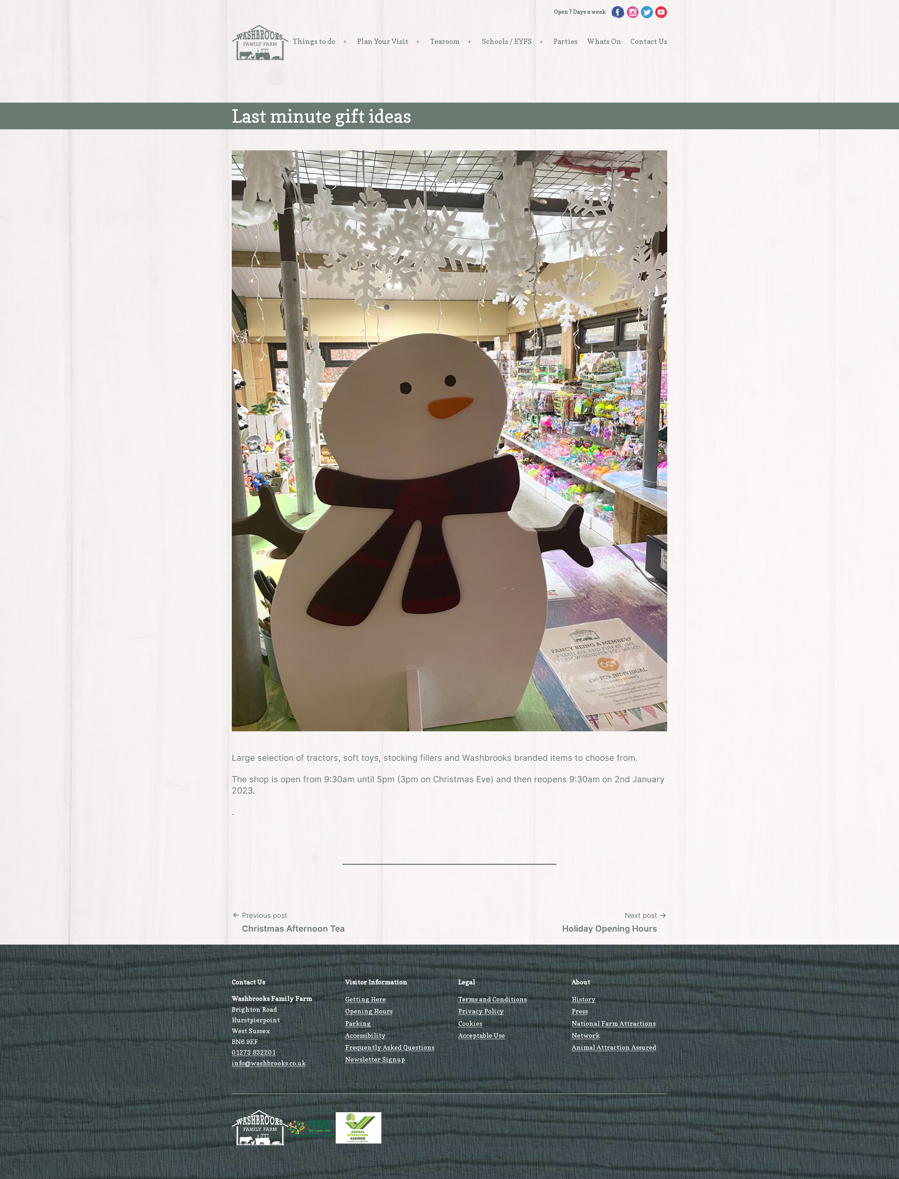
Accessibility (365, 1035)
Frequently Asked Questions (389, 1047)
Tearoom (445, 41)
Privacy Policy (481, 1011)
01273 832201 (254, 1052)
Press (580, 1011)
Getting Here (365, 999)
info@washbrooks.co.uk (269, 1063)
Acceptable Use (481, 1035)
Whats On (604, 41)
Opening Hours (369, 1011)
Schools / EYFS (507, 41)
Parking (358, 1023)
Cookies (470, 1023)
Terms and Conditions (492, 999)
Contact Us (648, 41)
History (584, 999)
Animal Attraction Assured (614, 1047)
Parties (565, 41)
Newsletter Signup (375, 1059)
